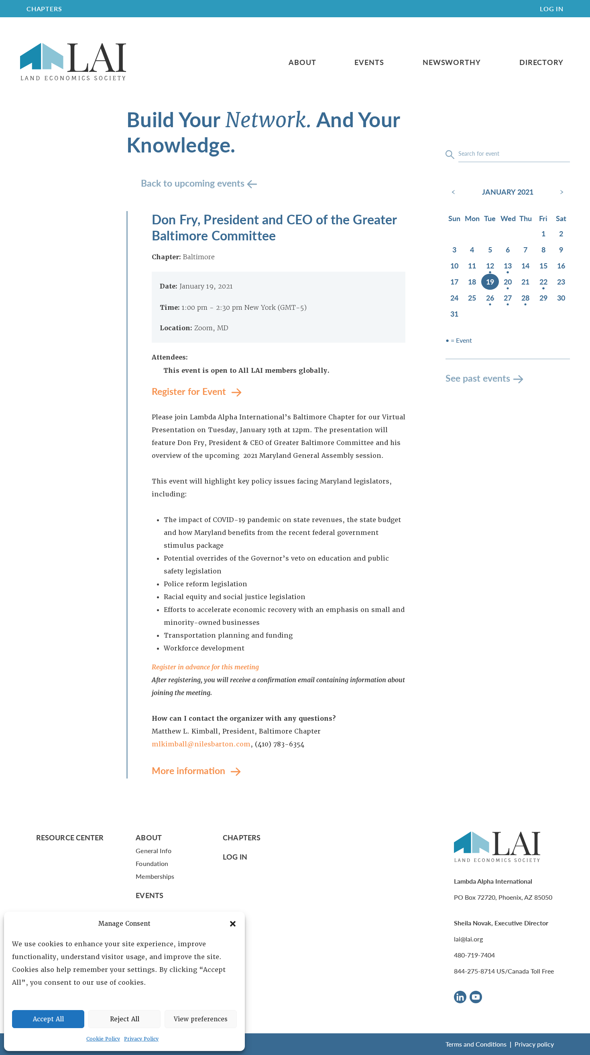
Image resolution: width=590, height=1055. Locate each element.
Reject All (124, 1019)
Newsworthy (452, 62)
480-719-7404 (474, 954)
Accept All (48, 1019)
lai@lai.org (468, 938)
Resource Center (70, 837)
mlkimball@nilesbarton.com (201, 744)
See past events (478, 377)
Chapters (241, 837)
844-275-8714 (474, 971)
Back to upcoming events (194, 182)
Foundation (152, 863)
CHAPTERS (44, 8)
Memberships (155, 876)
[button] (233, 924)
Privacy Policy (141, 1039)
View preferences (201, 1019)
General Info (153, 850)
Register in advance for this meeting (205, 667)
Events (369, 62)
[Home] (73, 62)
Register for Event (190, 391)
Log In (552, 8)
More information (190, 770)
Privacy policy (534, 1044)
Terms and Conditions (476, 1044)
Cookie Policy (103, 1039)
